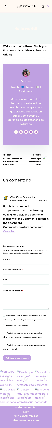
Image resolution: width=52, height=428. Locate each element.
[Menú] (6, 6)
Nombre (7, 259)
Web (5, 279)
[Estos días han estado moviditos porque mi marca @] (43, 378)
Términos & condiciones (26, 420)
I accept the (17, 325)
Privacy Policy (22, 325)
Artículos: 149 (26, 138)
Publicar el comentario (17, 358)
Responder (43, 200)
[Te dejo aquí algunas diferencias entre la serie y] (26, 396)
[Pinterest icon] (36, 132)
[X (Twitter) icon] (26, 132)
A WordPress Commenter (22, 197)
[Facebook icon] (16, 132)
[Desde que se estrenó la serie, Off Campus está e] (26, 378)
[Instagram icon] (31, 132)
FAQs (26, 412)
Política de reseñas (26, 407)
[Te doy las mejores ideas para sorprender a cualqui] (8, 396)
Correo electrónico (13, 269)
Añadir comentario (13, 290)
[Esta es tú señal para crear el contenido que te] (43, 396)
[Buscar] (48, 6)
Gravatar (9, 231)
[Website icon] (21, 132)
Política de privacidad (26, 416)
